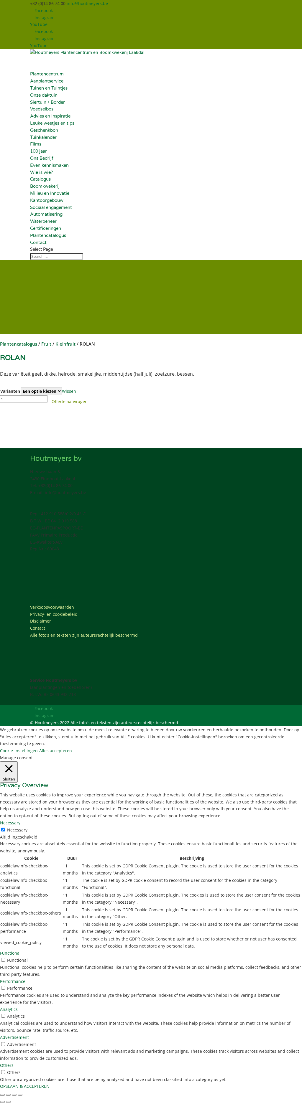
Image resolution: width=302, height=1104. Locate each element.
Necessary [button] (10, 823)
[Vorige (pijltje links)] (2, 1102)
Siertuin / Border (47, 102)
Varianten (10, 391)
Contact (37, 628)
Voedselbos (41, 109)
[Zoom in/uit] (2, 1095)
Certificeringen (45, 228)
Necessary (17, 830)
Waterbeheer (43, 221)
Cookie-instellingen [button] (19, 750)
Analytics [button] (9, 1009)
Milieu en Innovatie (49, 193)
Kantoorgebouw (46, 200)
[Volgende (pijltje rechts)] (8, 1102)
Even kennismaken (49, 165)
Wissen (69, 391)
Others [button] (7, 1065)
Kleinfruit (65, 344)
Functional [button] (10, 953)
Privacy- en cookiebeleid (54, 614)
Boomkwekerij (45, 186)
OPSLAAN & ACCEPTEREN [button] (25, 1086)
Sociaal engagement (51, 207)
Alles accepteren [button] (55, 750)
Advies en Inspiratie (50, 116)
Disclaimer (40, 621)
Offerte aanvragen (70, 401)
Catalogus (40, 179)
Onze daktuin (44, 95)
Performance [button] (12, 981)
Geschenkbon (44, 130)
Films (35, 144)
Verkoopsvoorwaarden (52, 607)
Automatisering (46, 214)
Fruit (46, 344)
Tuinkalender (43, 137)
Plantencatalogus (48, 235)
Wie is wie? (41, 172)
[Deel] (14, 1095)
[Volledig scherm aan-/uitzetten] (8, 1095)
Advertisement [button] (14, 1037)
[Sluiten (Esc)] (20, 1095)
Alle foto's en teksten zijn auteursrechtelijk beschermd (84, 635)
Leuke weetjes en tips (52, 123)
